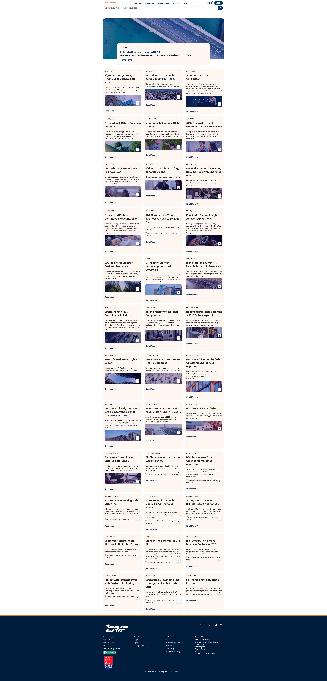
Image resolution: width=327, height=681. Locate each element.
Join (210, 3)
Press (105, 646)
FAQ (166, 640)
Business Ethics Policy (172, 652)
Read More (110, 111)
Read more (127, 60)
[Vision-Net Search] (110, 3)
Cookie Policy (169, 649)
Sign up (136, 643)
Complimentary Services (112, 649)
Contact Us (199, 637)
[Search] (220, 8)
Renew (185, 3)
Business (138, 3)
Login (218, 3)
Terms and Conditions (172, 643)
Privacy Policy (169, 646)
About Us (176, 3)
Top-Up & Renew (140, 646)
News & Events (163, 3)
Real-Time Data (108, 643)
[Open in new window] (137, 103)
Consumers (149, 3)
